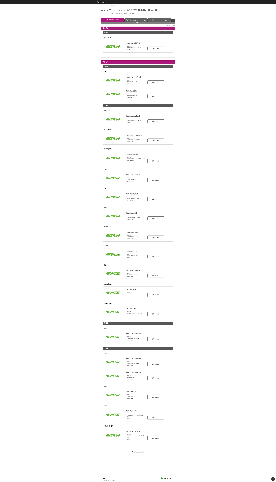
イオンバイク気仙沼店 (132, 194)
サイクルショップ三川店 (133, 431)
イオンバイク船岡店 (131, 289)
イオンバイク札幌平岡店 (133, 43)
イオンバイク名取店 (131, 213)
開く (138, 22)
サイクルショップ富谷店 (133, 270)
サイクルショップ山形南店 (133, 372)
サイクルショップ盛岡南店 (133, 77)
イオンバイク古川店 (131, 251)
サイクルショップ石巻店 (133, 174)
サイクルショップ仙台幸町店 (134, 135)
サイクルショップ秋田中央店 (134, 333)
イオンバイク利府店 (131, 308)
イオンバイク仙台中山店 (133, 116)
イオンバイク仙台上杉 (132, 154)
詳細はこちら (155, 48)
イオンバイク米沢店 (131, 391)
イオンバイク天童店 (131, 411)
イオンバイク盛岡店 (131, 91)
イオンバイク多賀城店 (132, 232)
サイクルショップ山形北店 (133, 358)
